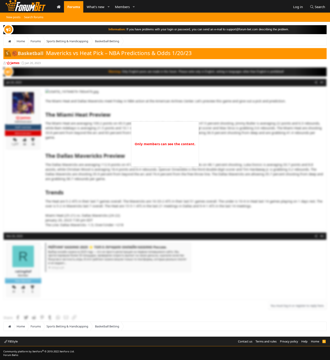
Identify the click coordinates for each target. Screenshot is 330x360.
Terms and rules (266, 341)
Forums (73, 6)
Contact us (245, 341)
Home (315, 341)
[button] (108, 7)
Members (122, 6)
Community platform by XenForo (39, 351)
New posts (13, 17)
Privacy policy (289, 341)
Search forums (33, 17)
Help (304, 341)
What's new (95, 6)
